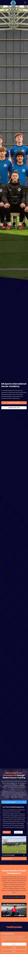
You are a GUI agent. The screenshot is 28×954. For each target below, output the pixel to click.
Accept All (14, 944)
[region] (14, 943)
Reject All (14, 951)
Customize (14, 947)
